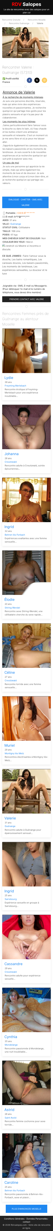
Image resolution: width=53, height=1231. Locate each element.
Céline (9, 672)
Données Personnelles (37, 1218)
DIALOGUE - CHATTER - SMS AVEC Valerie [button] (25, 202)
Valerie (10, 818)
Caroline (11, 1182)
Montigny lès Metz (14, 753)
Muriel (9, 745)
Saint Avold (10, 1117)
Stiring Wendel (12, 607)
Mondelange (11, 1044)
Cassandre (13, 964)
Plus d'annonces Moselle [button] (26, 1209)
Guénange (15, 223)
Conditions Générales (14, 1218)
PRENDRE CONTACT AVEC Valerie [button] (26, 299)
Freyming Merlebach (15, 385)
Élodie (9, 599)
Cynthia (10, 1037)
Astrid (9, 1110)
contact (26, 1222)
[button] (29, 80)
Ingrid (9, 527)
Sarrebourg (11, 899)
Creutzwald (11, 461)
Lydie (8, 378)
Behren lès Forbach (15, 534)
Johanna (11, 454)
